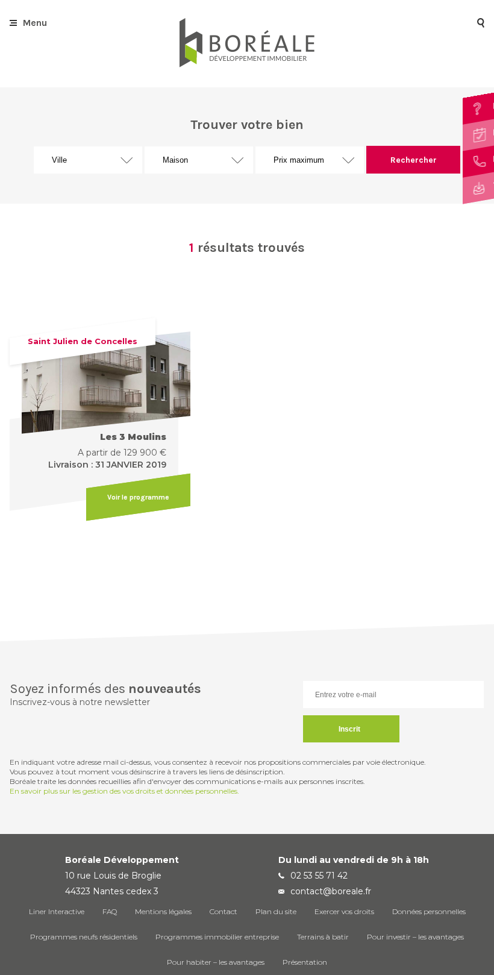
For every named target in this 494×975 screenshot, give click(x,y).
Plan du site (275, 911)
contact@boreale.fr (330, 891)
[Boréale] (247, 64)
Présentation (305, 962)
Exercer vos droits (344, 911)
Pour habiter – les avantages (215, 962)
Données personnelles (429, 911)
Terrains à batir (323, 936)
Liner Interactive (56, 911)
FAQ (109, 911)
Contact (223, 911)
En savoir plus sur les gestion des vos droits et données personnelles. (124, 790)
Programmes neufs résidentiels (83, 936)
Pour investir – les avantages (415, 936)
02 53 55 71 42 (319, 875)
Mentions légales (163, 911)
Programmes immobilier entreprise (217, 936)
